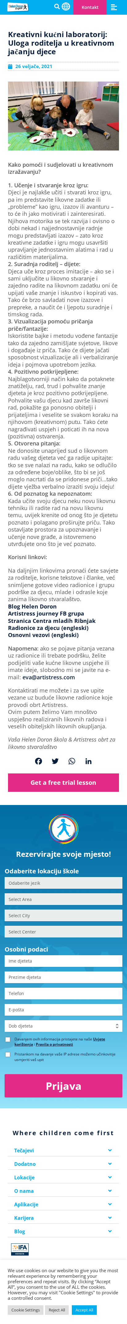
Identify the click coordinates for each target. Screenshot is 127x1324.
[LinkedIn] (88, 762)
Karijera (24, 1218)
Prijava (64, 1086)
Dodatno (25, 1164)
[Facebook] (38, 762)
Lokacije (24, 1177)
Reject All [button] (57, 1310)
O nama (24, 1191)
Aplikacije (26, 1204)
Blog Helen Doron (32, 606)
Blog (19, 1231)
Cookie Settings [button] (25, 1310)
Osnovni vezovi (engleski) (43, 635)
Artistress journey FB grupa (46, 613)
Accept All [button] (84, 1310)
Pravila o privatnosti (54, 1044)
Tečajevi (24, 1150)
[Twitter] (55, 762)
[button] (114, 7)
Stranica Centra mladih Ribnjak (52, 620)
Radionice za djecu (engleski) (48, 627)
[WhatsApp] (71, 762)
